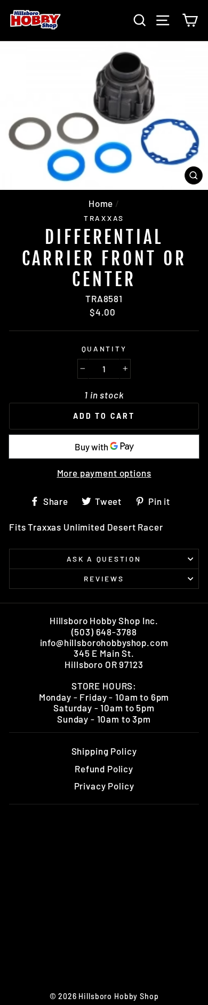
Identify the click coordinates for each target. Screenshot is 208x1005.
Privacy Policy (104, 785)
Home (101, 203)
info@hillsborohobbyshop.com (104, 642)
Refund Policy (104, 768)
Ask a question (104, 558)
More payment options (104, 472)
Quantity (104, 348)
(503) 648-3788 (104, 631)
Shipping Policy (104, 751)
